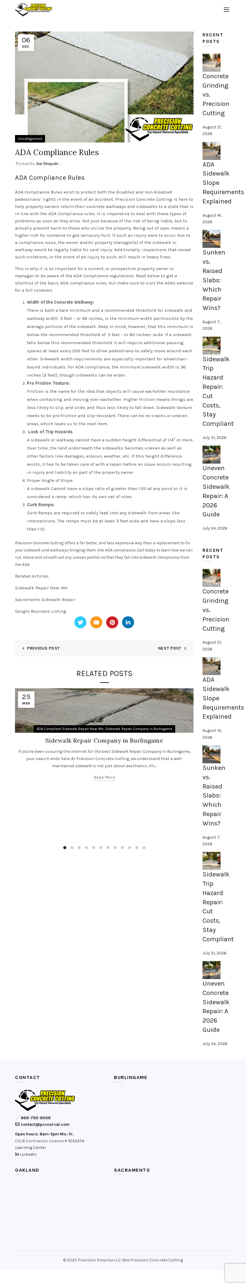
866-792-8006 (35, 1117)
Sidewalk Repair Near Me (41, 587)
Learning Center (30, 1147)
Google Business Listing (40, 611)
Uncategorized (30, 139)
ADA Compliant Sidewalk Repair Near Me (70, 729)
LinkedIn (28, 1154)
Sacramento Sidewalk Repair (45, 599)
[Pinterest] (112, 622)
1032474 (76, 1140)
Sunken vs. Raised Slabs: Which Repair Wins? (213, 280)
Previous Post (43, 648)
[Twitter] (80, 622)
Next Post (170, 648)
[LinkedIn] (128, 622)
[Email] (96, 622)
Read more (104, 777)
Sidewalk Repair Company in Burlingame (138, 729)
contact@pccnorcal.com (45, 1124)
